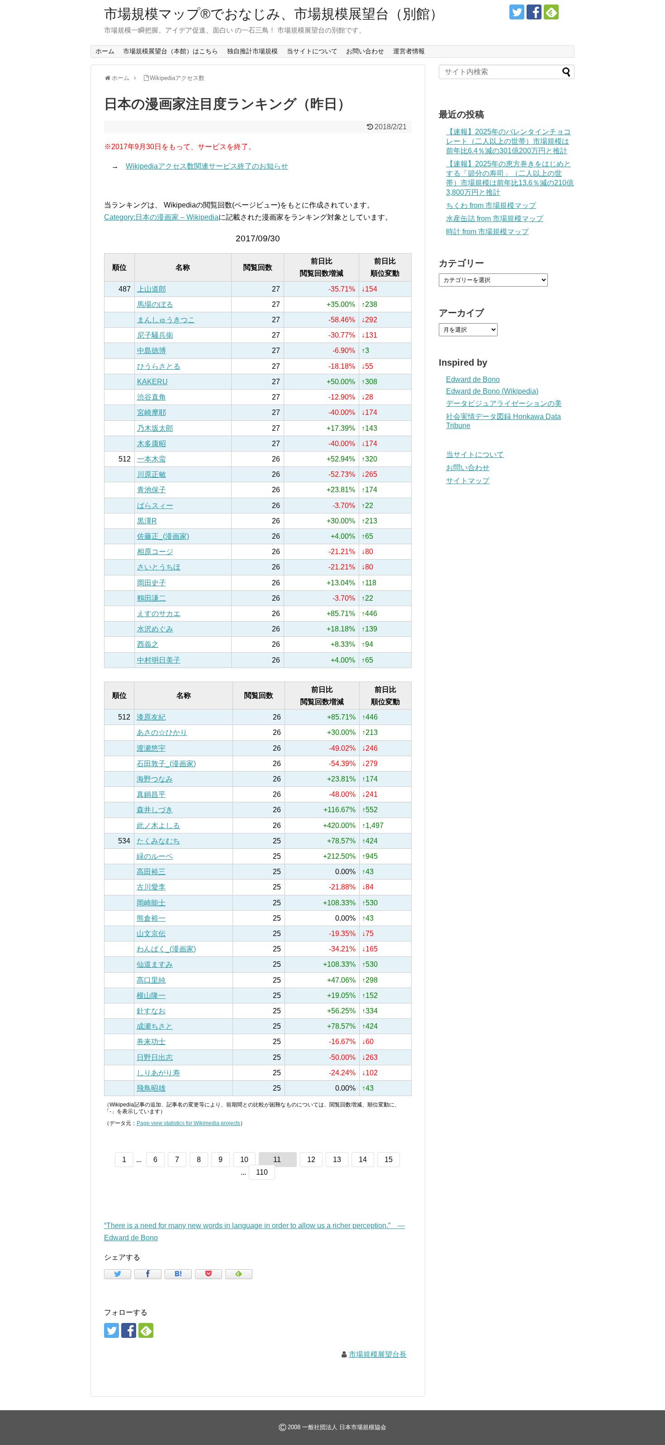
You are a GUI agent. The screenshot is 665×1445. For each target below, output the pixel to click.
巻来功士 (151, 1041)
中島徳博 (151, 350)
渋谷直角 (151, 397)
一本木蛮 (151, 459)
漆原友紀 (151, 717)
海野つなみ (155, 779)
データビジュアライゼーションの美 (504, 403)
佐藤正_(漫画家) (163, 536)
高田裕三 (151, 871)
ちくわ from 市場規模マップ (491, 205)
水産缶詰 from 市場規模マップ (494, 218)
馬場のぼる (155, 304)
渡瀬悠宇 (151, 748)
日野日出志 (155, 1057)
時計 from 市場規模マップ (487, 231)
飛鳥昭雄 (151, 1088)
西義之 (148, 644)
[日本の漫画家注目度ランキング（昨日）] (178, 1274)
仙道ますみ (155, 964)
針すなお (151, 1011)
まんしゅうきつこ (166, 320)
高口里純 (151, 980)
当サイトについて (312, 51)
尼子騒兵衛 (155, 335)
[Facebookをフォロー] (534, 12)
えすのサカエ (158, 613)
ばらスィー (155, 505)
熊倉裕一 (151, 918)
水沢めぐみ (155, 629)
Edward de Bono (473, 379)
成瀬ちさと (155, 1026)
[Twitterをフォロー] (516, 12)
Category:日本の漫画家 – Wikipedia (161, 217)
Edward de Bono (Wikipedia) (492, 391)
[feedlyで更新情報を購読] (551, 12)
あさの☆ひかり (162, 732)
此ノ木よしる (158, 825)
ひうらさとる (158, 366)
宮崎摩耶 (151, 412)
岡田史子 (151, 583)
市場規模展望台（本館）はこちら (170, 51)
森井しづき (155, 810)
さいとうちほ (158, 567)
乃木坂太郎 (155, 428)
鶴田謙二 (151, 598)
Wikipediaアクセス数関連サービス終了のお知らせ (207, 166)
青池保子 (151, 490)
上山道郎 (151, 289)
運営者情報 (409, 51)
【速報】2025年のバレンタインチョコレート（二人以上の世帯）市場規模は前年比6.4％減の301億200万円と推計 (508, 141)
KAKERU (152, 382)
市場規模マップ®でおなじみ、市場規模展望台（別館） (273, 13)
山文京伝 (151, 933)
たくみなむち (158, 841)
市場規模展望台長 (378, 1354)
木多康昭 (151, 443)
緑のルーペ (155, 856)
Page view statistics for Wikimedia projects (188, 1123)
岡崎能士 (151, 903)
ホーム (104, 51)
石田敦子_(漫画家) (166, 763)
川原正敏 (151, 474)
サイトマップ (467, 481)
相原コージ (155, 551)
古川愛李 (151, 887)
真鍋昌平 (151, 794)
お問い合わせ (365, 51)
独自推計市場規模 (252, 51)
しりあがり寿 (158, 1073)
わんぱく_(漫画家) (166, 949)
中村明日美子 (158, 660)
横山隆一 (151, 995)
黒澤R (147, 521)
